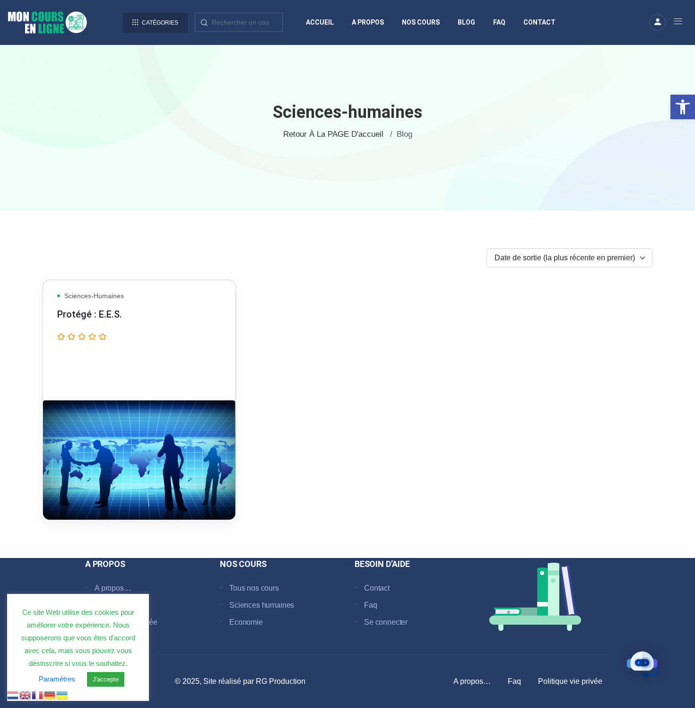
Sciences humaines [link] (261, 605)
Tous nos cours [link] (254, 588)
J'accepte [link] (106, 679)
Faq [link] (499, 22)
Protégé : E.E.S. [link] (89, 314)
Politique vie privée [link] (570, 681)
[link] (682, 107)
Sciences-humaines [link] (94, 296)
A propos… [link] (113, 588)
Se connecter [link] (386, 622)
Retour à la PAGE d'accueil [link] (333, 134)
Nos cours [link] (421, 22)
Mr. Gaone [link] (110, 374)
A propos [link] (368, 22)
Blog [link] (466, 22)
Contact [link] (539, 22)
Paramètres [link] (57, 679)
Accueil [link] (320, 22)
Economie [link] (246, 622)
